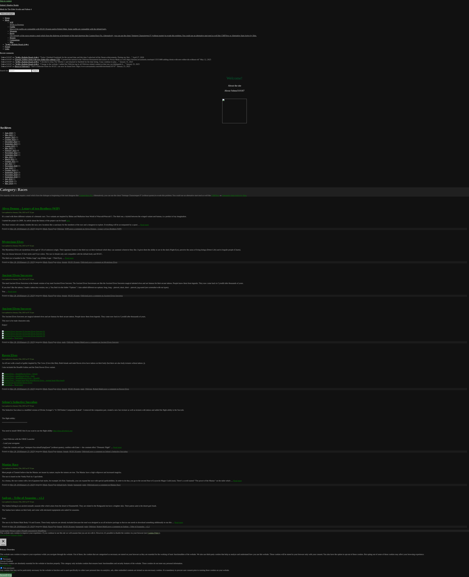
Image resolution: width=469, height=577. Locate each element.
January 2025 (10, 137)
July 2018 (8, 179)
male (64, 342)
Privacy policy (16, 531)
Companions (15, 40)
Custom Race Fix (86, 195)
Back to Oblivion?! (22, 66)
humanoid (77, 485)
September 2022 (11, 155)
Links (7, 49)
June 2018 (9, 181)
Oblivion (60, 229)
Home (7, 18)
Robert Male (79, 342)
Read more (144, 225)
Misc (12, 42)
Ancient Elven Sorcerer (17, 308)
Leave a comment (95, 229)
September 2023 (11, 144)
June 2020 (9, 168)
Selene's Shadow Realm (9, 5)
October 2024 (10, 139)
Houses (13, 38)
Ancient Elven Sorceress (17, 275)
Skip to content (6, 1)
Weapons (13, 31)
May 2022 (9, 157)
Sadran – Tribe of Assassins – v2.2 (23, 497)
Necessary (7, 559)
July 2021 (8, 164)
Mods (7, 20)
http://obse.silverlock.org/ (63, 431)
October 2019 (10, 170)
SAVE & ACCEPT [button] (7, 572)
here (68, 221)
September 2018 (11, 177)
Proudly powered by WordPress (34, 531)
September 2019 (11, 172)
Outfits (58, 28)
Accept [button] (2, 535)
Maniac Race (10, 464)
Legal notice (5, 531)
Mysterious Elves (12, 241)
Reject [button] (8, 535)
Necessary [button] (4, 557)
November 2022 (11, 153)
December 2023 (11, 142)
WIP (17, 23)
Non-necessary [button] (5, 566)
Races (133, 34)
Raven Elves (9, 355)
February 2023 (10, 150)
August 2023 (10, 146)
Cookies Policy (153, 533)
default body (62, 485)
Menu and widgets (7, 14)
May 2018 (9, 183)
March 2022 (9, 159)
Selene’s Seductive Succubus (19, 402)
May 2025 (9, 135)
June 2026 (9, 133)
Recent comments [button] (7, 53)
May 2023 (9, 148)
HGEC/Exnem (74, 262)
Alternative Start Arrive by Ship (234, 195)
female (64, 262)
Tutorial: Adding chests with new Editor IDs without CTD (37, 59)
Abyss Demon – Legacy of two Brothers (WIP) (31, 208)
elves (59, 262)
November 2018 (11, 175)
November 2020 (11, 166)
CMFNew (215, 195)
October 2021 (10, 161)
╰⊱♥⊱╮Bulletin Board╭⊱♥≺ (17, 44)
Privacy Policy (17, 535)
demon (59, 451)
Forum (7, 47)
